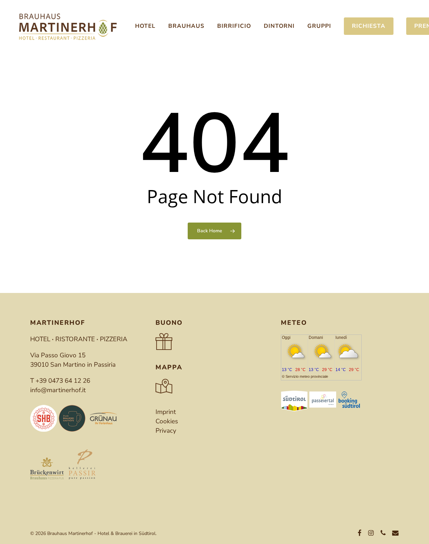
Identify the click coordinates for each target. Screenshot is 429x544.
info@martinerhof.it (58, 390)
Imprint (166, 412)
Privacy (166, 430)
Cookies (167, 421)
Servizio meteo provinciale (307, 376)
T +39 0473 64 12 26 (60, 380)
